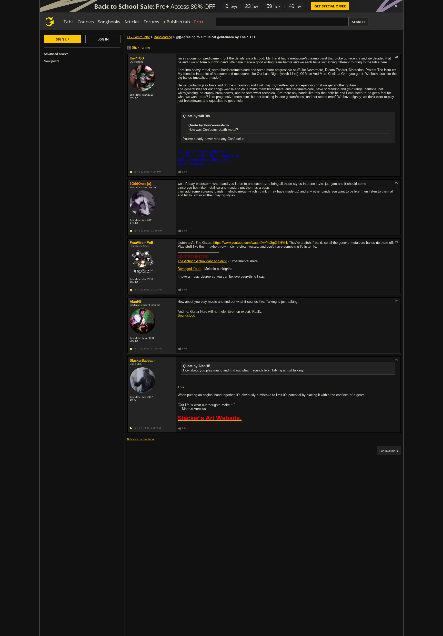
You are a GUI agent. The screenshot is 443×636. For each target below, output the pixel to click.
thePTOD (137, 58)
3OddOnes (138, 184)
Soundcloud (186, 315)
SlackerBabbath (142, 360)
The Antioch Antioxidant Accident (202, 261)
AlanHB (136, 302)
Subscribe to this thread (141, 439)
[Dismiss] (396, 6)
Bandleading (163, 37)
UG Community (138, 37)
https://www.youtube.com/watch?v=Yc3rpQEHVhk (250, 243)
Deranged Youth (189, 269)
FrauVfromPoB (141, 243)
